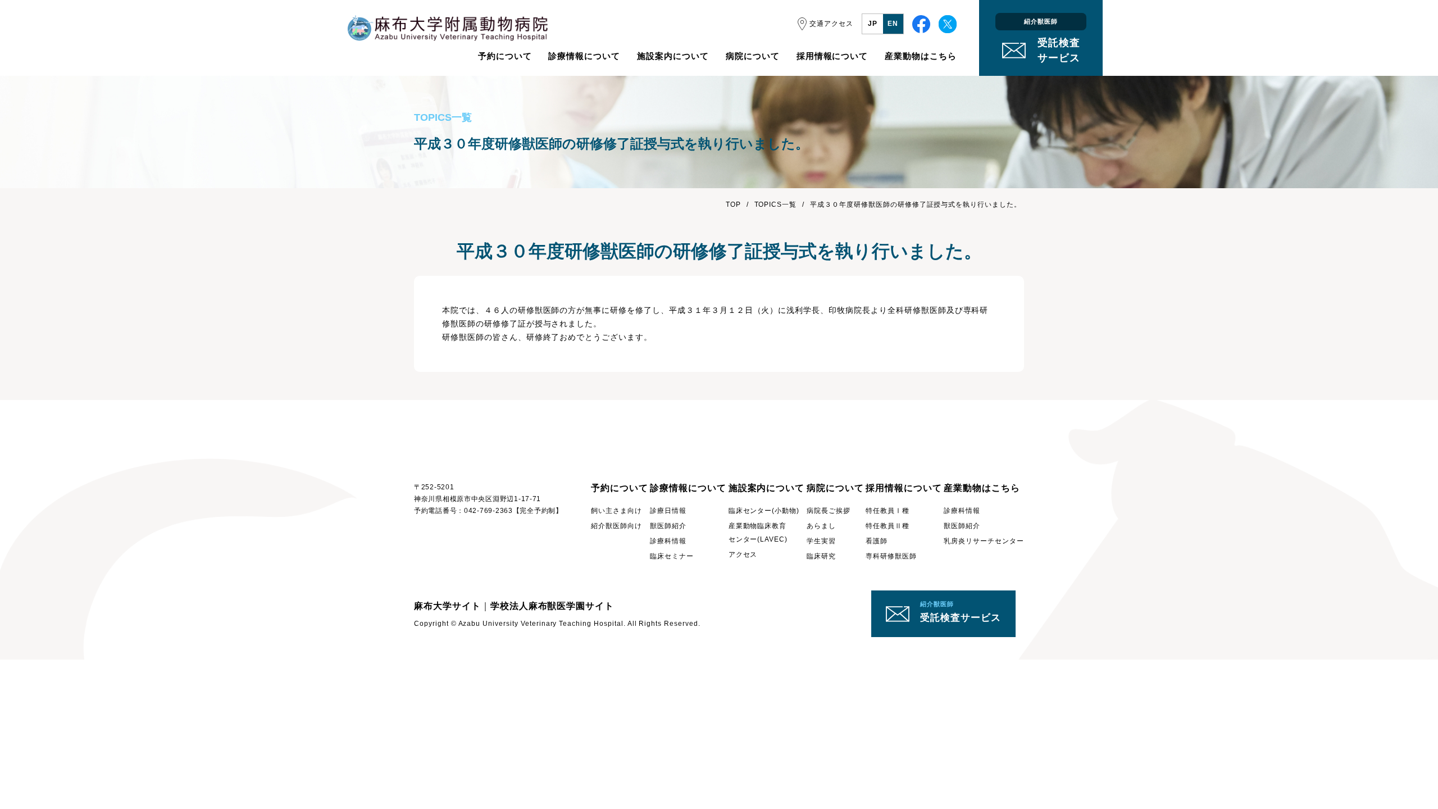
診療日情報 (668, 511)
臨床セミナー (672, 556)
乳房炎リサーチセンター (984, 541)
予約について (505, 56)
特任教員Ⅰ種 (887, 511)
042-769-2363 (488, 511)
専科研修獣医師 (891, 556)
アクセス (743, 554)
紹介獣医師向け (616, 526)
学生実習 (821, 541)
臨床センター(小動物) (764, 511)
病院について (753, 56)
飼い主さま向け (616, 511)
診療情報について (584, 56)
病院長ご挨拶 (828, 511)
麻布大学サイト (447, 606)
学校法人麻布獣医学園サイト (552, 606)
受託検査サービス (960, 612)
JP (872, 24)
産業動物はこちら (921, 56)
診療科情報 (668, 541)
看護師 (877, 541)
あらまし (821, 526)
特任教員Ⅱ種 (887, 526)
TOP (733, 204)
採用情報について (832, 56)
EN (893, 24)
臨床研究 (821, 556)
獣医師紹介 (668, 526)
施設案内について (673, 56)
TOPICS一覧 (775, 204)
